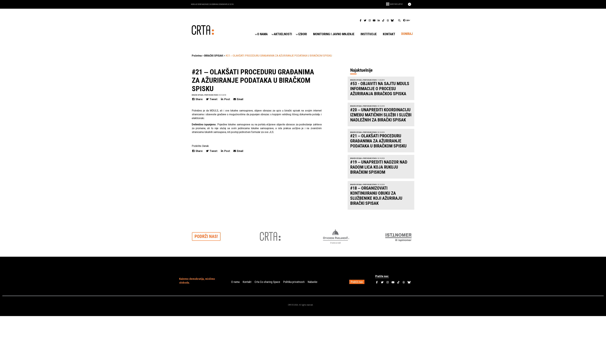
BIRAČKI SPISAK (213, 55)
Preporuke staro (211, 95)
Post (227, 99)
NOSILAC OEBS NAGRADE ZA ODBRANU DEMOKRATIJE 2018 (212, 4)
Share (199, 99)
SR (407, 20)
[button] (262, 34)
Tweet (213, 99)
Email (239, 99)
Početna (197, 55)
